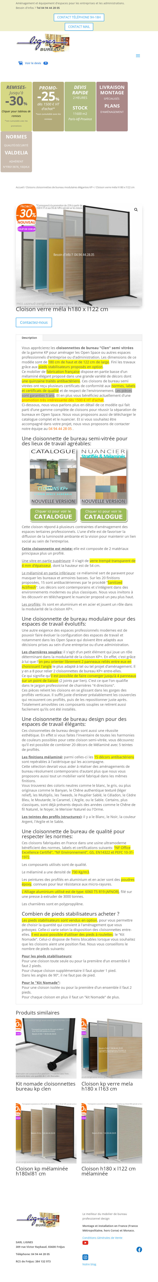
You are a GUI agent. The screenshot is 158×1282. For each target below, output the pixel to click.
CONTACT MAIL (79, 27)
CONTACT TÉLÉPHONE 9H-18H (79, 17)
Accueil (20, 187)
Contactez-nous (34, 322)
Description (29, 338)
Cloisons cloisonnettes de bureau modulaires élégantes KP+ (60, 187)
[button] (136, 209)
